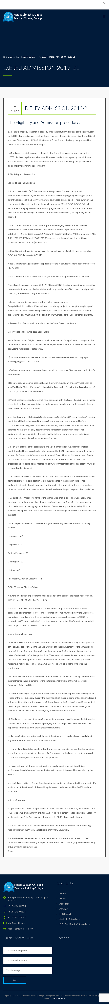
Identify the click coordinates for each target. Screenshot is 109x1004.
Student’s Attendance (69, 919)
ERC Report (65, 913)
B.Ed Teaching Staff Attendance (74, 924)
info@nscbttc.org (16, 923)
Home (62, 893)
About (62, 898)
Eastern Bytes (59, 998)
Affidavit (63, 908)
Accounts (64, 903)
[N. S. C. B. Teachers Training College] (23, 17)
